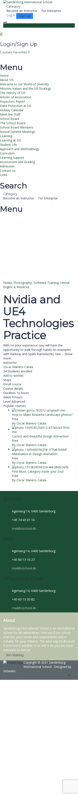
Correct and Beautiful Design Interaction (40, 436)
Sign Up (24, 789)
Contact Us (8, 170)
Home (4, 75)
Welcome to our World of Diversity (24, 84)
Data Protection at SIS (15, 106)
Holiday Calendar (12, 110)
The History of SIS (12, 93)
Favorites (21, 52)
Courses (6, 52)
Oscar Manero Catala (18, 367)
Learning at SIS (10, 140)
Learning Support (12, 158)
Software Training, (47, 283)
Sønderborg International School (44, 664)
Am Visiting (14, 655)
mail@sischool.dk (24, 528)
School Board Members (16, 127)
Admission (7, 166)
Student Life (8, 145)
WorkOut (23, 287)
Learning (6, 136)
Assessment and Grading (17, 162)
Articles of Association (15, 97)
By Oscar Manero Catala (29, 423)
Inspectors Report (12, 101)
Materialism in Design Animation (34, 454)
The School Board (12, 123)
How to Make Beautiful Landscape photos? (42, 415)
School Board (9, 119)
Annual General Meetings (17, 132)
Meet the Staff (10, 114)
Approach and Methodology (19, 149)
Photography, (24, 283)
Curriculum (7, 153)
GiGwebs (9, 671)
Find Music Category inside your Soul (37, 471)
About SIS (7, 80)
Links (3, 175)
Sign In (34, 789)
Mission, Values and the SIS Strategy (25, 88)
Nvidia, (8, 283)
